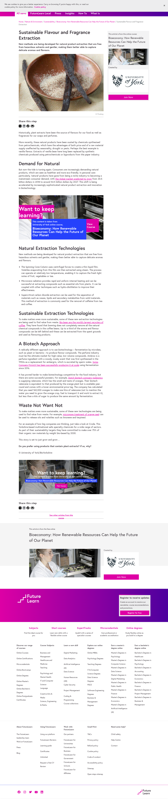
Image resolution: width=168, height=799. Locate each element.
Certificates (44, 751)
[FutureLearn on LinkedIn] (42, 792)
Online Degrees (22, 675)
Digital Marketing (70, 653)
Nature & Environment (33, 22)
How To (82, 13)
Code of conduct (94, 757)
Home (21, 22)
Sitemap (90, 768)
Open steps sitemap (95, 774)
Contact (114, 745)
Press (58, 13)
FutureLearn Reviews (48, 740)
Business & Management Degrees (92, 701)
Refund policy (92, 745)
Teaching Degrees (94, 664)
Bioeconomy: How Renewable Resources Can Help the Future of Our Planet (86, 22)
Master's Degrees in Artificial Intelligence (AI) (119, 708)
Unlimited (44, 757)
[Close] (164, 5)
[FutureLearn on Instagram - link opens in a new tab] (25, 792)
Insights (69, 13)
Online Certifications (25, 658)
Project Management (72, 690)
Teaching (43, 667)
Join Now (128, 97)
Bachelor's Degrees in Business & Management (143, 701)
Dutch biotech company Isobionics (85, 377)
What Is (95, 13)
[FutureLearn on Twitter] (30, 792)
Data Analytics (69, 658)
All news (21, 13)
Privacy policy (92, 740)
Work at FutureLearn (24, 741)
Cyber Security (69, 685)
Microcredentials (23, 664)
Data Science (69, 671)
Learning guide (46, 745)
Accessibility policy (95, 763)
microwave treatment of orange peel (81, 414)
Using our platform (47, 734)
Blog (18, 753)
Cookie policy (92, 751)
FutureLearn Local (40, 13)
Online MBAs (92, 653)
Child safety (116, 734)
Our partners (68, 734)
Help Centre (115, 740)
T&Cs (89, 734)
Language (44, 688)
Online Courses (22, 653)
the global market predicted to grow (73, 178)
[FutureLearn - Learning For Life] (144, 791)
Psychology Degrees (95, 658)
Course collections (71, 703)
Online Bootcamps (24, 670)
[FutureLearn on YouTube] (36, 792)
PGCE (89, 685)
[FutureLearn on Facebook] (19, 792)
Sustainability (49, 22)
